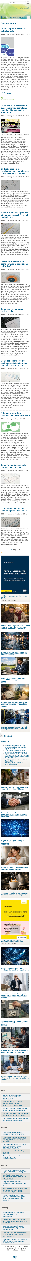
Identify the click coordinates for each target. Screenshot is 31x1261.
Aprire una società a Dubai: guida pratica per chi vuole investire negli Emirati (14, 995)
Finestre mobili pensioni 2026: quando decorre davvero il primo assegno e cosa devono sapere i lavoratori (15, 627)
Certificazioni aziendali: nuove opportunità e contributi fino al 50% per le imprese (15, 1176)
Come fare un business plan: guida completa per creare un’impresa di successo (14, 704)
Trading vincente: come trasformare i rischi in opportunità (15, 1156)
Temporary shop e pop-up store (12, 940)
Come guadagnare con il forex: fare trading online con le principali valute (15, 969)
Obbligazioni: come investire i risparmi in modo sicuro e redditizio (15, 1133)
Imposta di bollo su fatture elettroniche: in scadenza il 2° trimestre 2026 (13, 1096)
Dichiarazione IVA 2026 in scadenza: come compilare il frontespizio (14, 1051)
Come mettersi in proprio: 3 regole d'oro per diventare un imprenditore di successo (15, 1078)
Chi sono (22, 1250)
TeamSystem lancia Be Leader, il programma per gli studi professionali (14, 1214)
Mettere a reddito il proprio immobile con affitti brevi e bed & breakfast (15, 1114)
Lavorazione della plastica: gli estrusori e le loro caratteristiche (16, 751)
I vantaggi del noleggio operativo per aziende (16, 759)
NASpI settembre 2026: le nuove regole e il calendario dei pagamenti (15, 1171)
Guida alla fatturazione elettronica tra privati (14, 597)
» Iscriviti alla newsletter (22, 8)
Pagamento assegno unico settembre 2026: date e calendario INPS (14, 1183)
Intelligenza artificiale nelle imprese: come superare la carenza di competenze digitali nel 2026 (15, 1190)
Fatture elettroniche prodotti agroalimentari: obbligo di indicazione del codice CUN (12, 1103)
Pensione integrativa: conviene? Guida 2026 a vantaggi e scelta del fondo (14, 679)
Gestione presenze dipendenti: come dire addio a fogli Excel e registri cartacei (15, 747)
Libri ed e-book (12, 1250)
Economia (5, 741)
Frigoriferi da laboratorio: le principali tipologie (14, 763)
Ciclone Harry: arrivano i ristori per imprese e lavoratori (14, 653)
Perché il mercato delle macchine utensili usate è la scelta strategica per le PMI (14, 814)
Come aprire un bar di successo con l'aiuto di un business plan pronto (14, 894)
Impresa (25, 1246)
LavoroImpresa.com (13, 17)
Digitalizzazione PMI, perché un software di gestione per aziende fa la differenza (15, 841)
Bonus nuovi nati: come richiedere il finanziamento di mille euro (14, 868)
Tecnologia (10, 1248)
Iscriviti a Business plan (1, 552)
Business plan (21, 1248)
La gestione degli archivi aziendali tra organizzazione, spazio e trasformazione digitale (14, 1146)
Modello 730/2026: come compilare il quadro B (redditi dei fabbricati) (14, 788)
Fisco (12, 1246)
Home (6, 1246)
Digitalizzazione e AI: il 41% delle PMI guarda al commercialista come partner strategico (17, 755)
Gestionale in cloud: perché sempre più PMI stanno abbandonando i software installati (15, 1234)
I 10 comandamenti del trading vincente (13, 1151)
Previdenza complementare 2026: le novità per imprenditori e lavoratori (14, 728)
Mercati (18, 1246)
